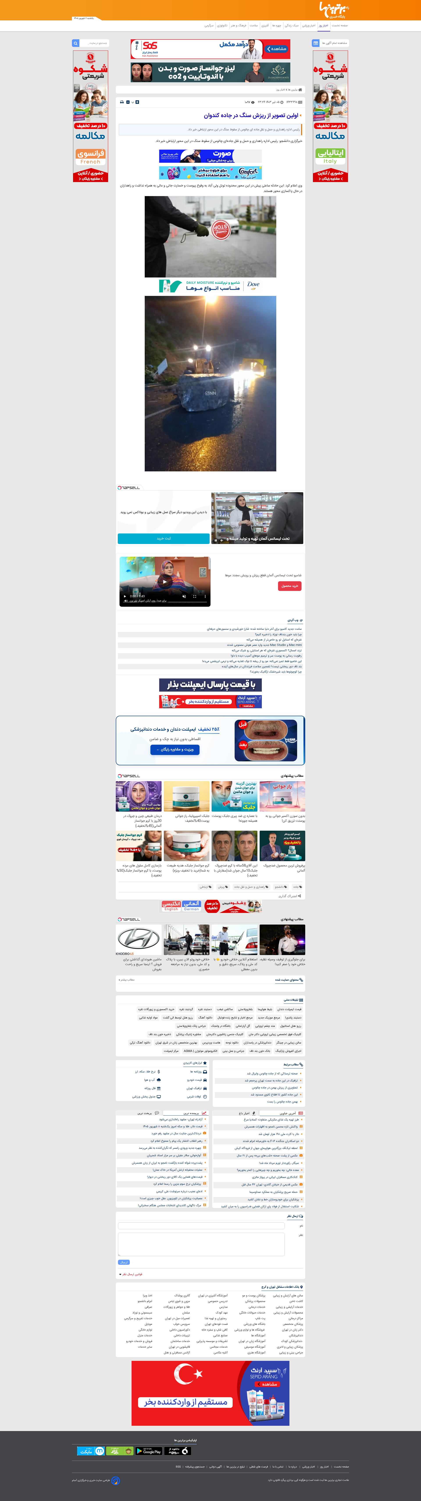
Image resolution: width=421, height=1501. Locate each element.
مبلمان (186, 1312)
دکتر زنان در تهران (292, 1329)
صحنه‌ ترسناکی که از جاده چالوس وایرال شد (272, 1074)
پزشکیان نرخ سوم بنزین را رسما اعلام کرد (177, 1184)
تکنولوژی (222, 25)
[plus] (137, 102)
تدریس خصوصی (218, 1301)
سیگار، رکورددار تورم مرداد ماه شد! (279, 1163)
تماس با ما (278, 1467)
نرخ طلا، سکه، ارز (145, 1071)
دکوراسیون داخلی (179, 1329)
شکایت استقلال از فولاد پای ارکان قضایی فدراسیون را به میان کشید (260, 1206)
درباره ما (293, 1467)
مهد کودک (222, 1312)
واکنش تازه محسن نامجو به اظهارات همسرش (271, 1127)
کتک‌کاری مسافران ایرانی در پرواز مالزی (275, 1177)
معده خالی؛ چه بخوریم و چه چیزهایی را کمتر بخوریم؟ (268, 1170)
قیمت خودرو (194, 1080)
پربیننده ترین (191, 1113)
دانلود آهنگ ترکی (140, 1042)
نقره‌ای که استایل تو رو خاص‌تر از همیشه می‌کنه (274, 640)
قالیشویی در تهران (179, 1347)
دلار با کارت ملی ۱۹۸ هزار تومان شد (279, 1134)
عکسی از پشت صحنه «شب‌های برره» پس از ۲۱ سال (267, 1156)
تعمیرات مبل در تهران (177, 1318)
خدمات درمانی (257, 1307)
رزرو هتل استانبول (290, 1026)
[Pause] (215, 540)
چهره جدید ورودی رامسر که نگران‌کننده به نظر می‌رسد (170, 1148)
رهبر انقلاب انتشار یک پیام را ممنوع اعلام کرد (176, 1141)
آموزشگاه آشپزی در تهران (213, 1295)
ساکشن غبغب (225, 1009)
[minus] (128, 102)
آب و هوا (149, 1080)
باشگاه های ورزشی (254, 1324)
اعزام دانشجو (145, 1301)
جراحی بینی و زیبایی (291, 1352)
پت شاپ (260, 1318)
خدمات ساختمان (180, 1341)
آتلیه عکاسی (221, 1352)
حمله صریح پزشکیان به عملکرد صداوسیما (274, 1192)
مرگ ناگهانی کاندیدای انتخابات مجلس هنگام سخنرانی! (169, 1205)
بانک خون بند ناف (260, 1051)
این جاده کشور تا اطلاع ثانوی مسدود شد (274, 1095)
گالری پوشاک (182, 1295)
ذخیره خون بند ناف (160, 1034)
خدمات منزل (144, 1335)
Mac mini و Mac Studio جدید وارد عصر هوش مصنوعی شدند (264, 645)
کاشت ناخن (296, 1301)
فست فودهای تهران (216, 1324)
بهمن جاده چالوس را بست (282, 1102)
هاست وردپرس (211, 1042)
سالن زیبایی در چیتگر (289, 1042)
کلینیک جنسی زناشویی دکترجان (224, 1034)
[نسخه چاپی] (122, 102)
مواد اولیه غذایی (148, 1017)
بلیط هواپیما (265, 1009)
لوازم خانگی (145, 1329)
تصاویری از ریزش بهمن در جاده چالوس (275, 1088)
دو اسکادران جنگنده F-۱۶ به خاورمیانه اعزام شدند (271, 1141)
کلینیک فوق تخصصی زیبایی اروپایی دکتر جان (275, 1034)
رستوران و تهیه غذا (216, 1318)
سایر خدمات (145, 1347)
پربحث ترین (144, 1113)
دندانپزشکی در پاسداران (257, 1042)
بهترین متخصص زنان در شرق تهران (176, 1042)
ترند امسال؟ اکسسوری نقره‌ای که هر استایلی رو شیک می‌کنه (267, 650)
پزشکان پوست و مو (253, 1295)
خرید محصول (290, 586)
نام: (301, 1226)
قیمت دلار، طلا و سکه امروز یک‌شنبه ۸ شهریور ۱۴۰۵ (172, 1126)
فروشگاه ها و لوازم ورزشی (249, 1329)
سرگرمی (209, 25)
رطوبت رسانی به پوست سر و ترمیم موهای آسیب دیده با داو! (266, 656)
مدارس (223, 1307)
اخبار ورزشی (309, 25)
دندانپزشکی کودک (292, 1341)
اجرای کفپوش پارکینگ (288, 1051)
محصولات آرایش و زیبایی (288, 1312)
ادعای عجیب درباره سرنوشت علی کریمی (179, 1191)
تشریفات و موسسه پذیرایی (212, 1341)
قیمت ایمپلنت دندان (289, 1009)
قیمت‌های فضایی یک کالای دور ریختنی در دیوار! (174, 1177)
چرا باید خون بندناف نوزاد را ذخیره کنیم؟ (278, 634)
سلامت (254, 25)
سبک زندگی (292, 25)
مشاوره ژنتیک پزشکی (188, 1034)
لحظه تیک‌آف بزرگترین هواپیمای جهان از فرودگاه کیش (266, 1148)
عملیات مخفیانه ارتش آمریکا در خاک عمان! (177, 1170)
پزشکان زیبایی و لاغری (290, 1347)
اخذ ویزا (147, 1295)
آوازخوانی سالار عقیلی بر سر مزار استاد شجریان (174, 1155)
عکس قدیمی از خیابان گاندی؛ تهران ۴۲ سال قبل (270, 1185)
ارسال (124, 1262)
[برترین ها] (332, 10)
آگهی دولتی (215, 1467)
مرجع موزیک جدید (269, 1017)
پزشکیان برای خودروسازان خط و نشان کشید (273, 1199)
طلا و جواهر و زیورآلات (177, 1307)
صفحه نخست (340, 25)
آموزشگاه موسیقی (254, 1347)
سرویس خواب (181, 1324)
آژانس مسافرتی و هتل (177, 1352)
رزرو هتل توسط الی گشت (178, 1017)
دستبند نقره (205, 1009)
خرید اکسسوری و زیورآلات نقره (156, 1009)
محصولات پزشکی (255, 1301)
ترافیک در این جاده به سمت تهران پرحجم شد (271, 1081)
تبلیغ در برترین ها (236, 1467)
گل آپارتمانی (243, 1026)
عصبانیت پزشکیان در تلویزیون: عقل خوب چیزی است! (171, 1198)
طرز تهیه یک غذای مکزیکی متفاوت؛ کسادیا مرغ (271, 1120)
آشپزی (265, 25)
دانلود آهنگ (205, 1017)
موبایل (148, 1324)
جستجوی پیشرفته (195, 1467)
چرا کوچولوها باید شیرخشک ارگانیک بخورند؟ (276, 672)
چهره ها (277, 25)
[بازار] (120, 1452)
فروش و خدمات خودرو (139, 1341)
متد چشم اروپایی (265, 1026)
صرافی (148, 1307)
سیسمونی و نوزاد (142, 1312)
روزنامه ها (196, 1071)
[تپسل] (119, 488)
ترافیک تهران (194, 1088)
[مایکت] (91, 1452)
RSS (178, 1467)
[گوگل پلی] (148, 1452)
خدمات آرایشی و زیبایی (289, 1307)
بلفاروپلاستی (245, 1009)
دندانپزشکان (296, 1335)
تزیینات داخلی (182, 1335)
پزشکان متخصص (293, 1324)
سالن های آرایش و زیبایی (288, 1295)
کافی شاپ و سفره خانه (215, 1329)
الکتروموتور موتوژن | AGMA (200, 1051)
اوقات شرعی (194, 1096)
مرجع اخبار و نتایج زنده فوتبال (235, 1017)
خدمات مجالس (219, 1347)
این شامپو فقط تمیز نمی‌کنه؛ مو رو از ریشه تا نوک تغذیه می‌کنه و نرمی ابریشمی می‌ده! (252, 661)
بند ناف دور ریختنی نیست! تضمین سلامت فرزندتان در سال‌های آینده (262, 666)
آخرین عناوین (288, 1113)
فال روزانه (149, 1088)
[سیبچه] (177, 1452)
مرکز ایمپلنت (171, 1051)
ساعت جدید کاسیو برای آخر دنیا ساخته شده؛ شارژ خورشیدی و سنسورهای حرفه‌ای (254, 629)
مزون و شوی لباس (179, 1301)
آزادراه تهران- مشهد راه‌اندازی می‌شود (180, 1119)
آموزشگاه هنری (256, 1352)
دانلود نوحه (232, 1042)
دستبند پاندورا (293, 1017)
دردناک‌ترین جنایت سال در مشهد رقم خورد (176, 1133)
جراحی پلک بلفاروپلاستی (191, 1026)
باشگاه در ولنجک (220, 1026)
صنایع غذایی (220, 1335)
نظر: (300, 1235)
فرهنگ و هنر (239, 25)
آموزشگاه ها (258, 1335)
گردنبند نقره (186, 1009)
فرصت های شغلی (258, 1467)
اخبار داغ (244, 1113)
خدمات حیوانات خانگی (252, 1312)
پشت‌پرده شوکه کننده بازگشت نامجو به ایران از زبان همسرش (167, 1163)
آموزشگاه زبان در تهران (252, 1341)
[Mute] (222, 540)
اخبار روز (324, 25)
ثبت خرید (164, 539)
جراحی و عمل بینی (233, 1051)
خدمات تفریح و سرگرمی (138, 1318)
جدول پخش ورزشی (143, 1096)
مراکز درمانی (296, 1318)
